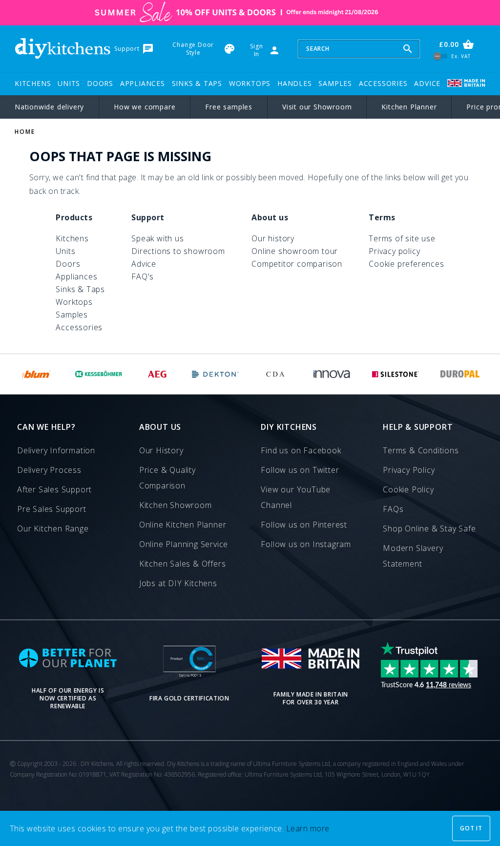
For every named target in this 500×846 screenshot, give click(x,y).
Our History (161, 450)
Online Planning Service (183, 544)
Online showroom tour (294, 251)
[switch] (441, 56)
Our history (272, 238)
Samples (335, 83)
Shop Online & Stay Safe (429, 528)
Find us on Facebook (301, 450)
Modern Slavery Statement (413, 556)
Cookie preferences (406, 263)
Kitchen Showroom (175, 505)
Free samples (228, 106)
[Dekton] (215, 374)
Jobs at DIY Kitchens (178, 583)
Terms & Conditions (420, 450)
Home (25, 131)
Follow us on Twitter (300, 470)
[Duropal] (460, 374)
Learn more (308, 828)
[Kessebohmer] (98, 374)
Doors (100, 83)
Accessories (383, 83)
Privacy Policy (409, 470)
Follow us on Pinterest (304, 524)
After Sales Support (54, 489)
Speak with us (157, 238)
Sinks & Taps (197, 83)
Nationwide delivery (49, 106)
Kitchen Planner (409, 106)
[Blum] (36, 374)
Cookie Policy (408, 489)
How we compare (144, 106)
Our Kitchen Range (53, 528)
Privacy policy (394, 251)
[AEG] (157, 374)
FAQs (393, 509)
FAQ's (142, 276)
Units (69, 83)
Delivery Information (56, 450)
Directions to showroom (178, 251)
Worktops (250, 83)
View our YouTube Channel (296, 497)
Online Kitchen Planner (183, 524)
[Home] (62, 48)
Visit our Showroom (317, 106)
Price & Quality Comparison (167, 478)
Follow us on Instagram (306, 544)
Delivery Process (49, 470)
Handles (294, 83)
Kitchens (33, 83)
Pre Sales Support (51, 509)
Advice (427, 83)
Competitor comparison (296, 263)
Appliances (142, 83)
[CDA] (275, 374)
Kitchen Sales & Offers (182, 563)
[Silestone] (395, 374)
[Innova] (332, 374)
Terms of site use (402, 238)
